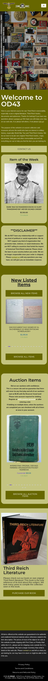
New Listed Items (24, 282)
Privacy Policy (24, 664)
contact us (18, 119)
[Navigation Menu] (43, 5)
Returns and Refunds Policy (24, 672)
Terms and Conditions (24, 668)
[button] (24, 373)
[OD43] (16, 6)
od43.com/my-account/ (26, 424)
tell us (41, 122)
